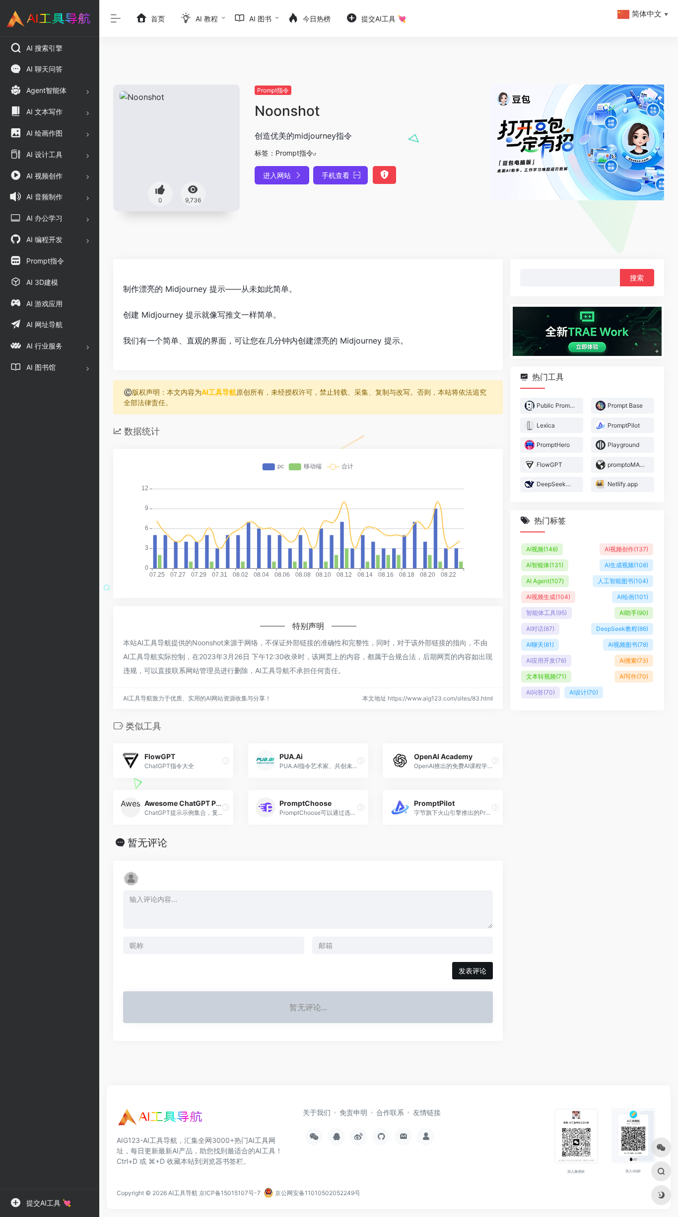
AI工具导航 (219, 392)
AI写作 (633, 676)
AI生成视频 (626, 565)
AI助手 (633, 612)
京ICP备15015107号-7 (230, 1193)
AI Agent (545, 581)
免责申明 (353, 1112)
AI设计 (583, 692)
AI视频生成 (548, 597)
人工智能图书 (623, 581)
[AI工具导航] (161, 1120)
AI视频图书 (628, 644)
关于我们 (317, 1112)
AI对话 (540, 628)
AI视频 (542, 549)
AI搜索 (633, 660)
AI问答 (540, 692)
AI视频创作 (626, 549)
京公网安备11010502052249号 (316, 1193)
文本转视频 (546, 676)
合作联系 (390, 1112)
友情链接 (427, 1112)
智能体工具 (546, 612)
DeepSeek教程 (622, 628)
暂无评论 (147, 843)
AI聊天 (540, 644)
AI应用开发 (546, 660)
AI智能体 (544, 565)
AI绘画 (632, 597)
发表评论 (472, 970)
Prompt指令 (273, 90)
